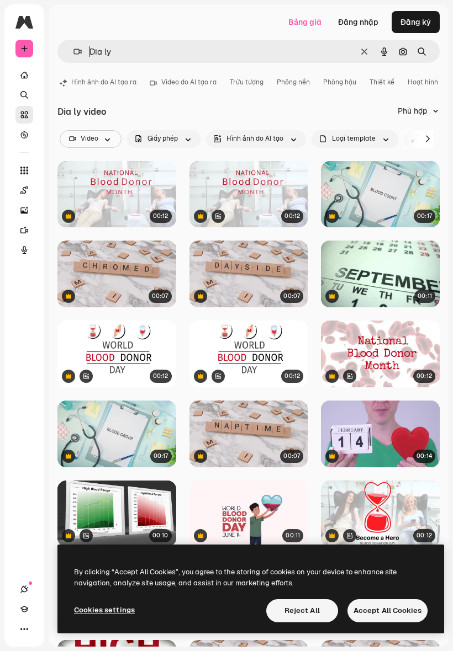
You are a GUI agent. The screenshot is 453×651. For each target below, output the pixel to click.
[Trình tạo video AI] (24, 230)
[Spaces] (24, 190)
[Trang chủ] (24, 75)
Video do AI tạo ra (189, 82)
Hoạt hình (423, 82)
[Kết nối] (24, 589)
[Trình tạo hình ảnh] (24, 210)
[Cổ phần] (24, 115)
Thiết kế (382, 82)
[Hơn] (24, 629)
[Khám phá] (24, 134)
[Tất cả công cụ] (24, 170)
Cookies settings (104, 610)
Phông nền (293, 82)
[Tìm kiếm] (24, 95)
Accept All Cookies (388, 610)
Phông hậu (339, 82)
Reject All (302, 610)
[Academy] (24, 609)
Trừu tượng (247, 82)
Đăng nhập (358, 22)
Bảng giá (305, 22)
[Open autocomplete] (73, 51)
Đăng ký (416, 22)
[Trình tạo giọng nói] (24, 250)
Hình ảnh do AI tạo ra (103, 82)
